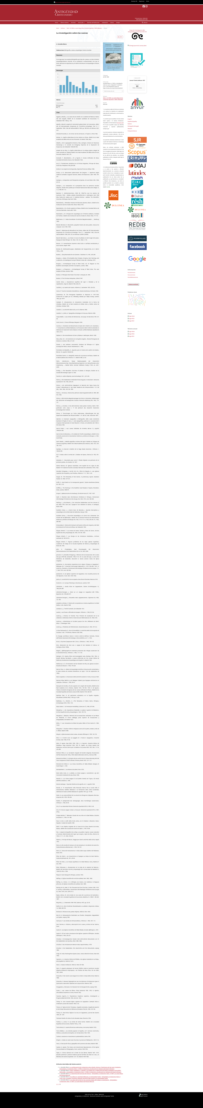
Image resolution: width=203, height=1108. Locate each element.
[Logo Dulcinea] (114, 205)
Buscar (145, 22)
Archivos (73, 22)
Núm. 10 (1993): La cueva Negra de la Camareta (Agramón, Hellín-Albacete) (84, 28)
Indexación (105, 22)
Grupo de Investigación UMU (137, 30)
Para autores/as (131, 275)
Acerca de (81, 22)
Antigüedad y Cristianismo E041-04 (137, 31)
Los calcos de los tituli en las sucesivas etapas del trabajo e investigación (89, 1080)
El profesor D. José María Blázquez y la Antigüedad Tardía (85, 1077)
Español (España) (132, 121)
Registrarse (141, 1)
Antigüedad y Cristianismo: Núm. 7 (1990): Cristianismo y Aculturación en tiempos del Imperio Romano (86, 1069)
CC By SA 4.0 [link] (120, 122)
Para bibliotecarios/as (133, 277)
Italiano (130, 124)
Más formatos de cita (109, 91)
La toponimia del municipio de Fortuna (80, 1073)
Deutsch (130, 128)
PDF (121, 37)
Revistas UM (134, 1)
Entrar (147, 1)
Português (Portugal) (133, 126)
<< (57, 1084)
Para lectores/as (131, 272)
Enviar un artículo (133, 284)
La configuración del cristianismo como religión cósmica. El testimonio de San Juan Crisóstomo (95, 1067)
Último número (65, 22)
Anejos (118, 22)
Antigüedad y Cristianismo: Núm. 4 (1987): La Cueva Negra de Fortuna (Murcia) (88, 1080)
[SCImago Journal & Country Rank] (137, 45)
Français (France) (132, 131)
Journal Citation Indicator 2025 (137, 80)
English (130, 119)
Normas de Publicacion (93, 22)
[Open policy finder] (113, 195)
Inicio (56, 22)
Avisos (112, 22)
